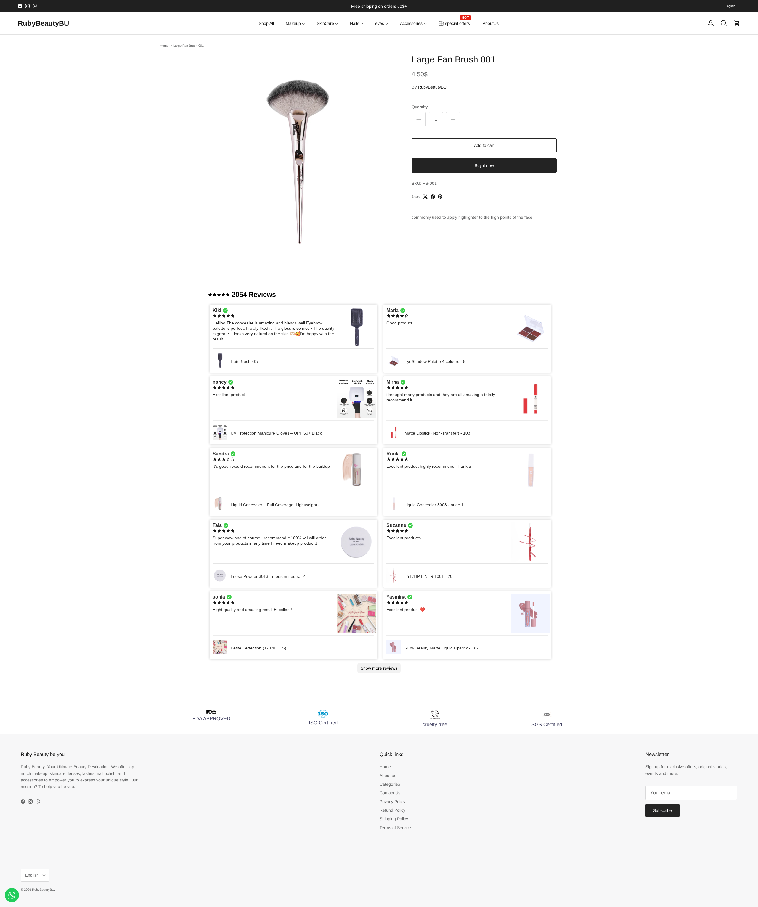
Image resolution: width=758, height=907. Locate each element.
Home (164, 45)
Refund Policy (392, 810)
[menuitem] (266, 23)
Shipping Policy (394, 818)
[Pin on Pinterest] (440, 196)
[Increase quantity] (453, 119)
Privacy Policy (392, 801)
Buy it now (484, 165)
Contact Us (390, 792)
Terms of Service (395, 827)
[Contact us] (12, 895)
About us (388, 775)
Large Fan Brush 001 (188, 45)
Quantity (420, 106)
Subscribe (662, 810)
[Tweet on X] (425, 196)
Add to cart (484, 145)
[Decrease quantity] (419, 119)
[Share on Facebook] (433, 196)
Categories (390, 784)
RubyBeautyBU (432, 87)
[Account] (709, 23)
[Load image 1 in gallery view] (300, 152)
